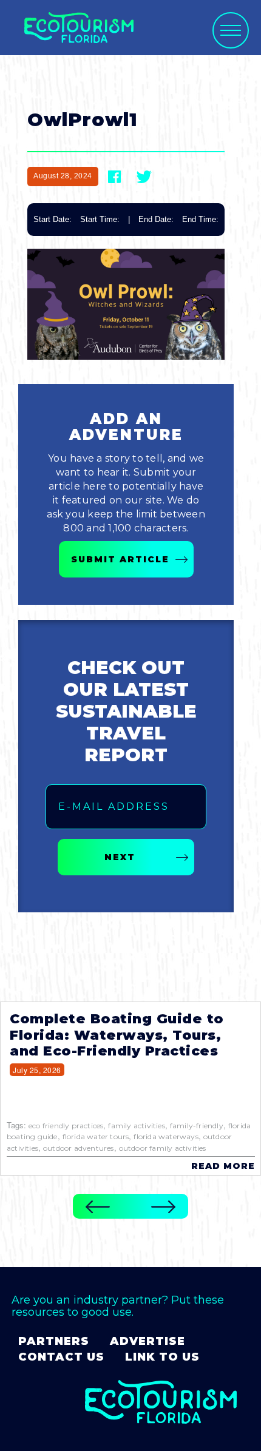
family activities (136, 1125)
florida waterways (166, 1136)
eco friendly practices (66, 1125)
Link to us (162, 1357)
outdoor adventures (78, 1148)
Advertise (147, 1341)
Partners (53, 1341)
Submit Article (120, 559)
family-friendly (196, 1125)
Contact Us (61, 1357)
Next (119, 857)
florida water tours (96, 1136)
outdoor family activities (162, 1148)
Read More (223, 1165)
